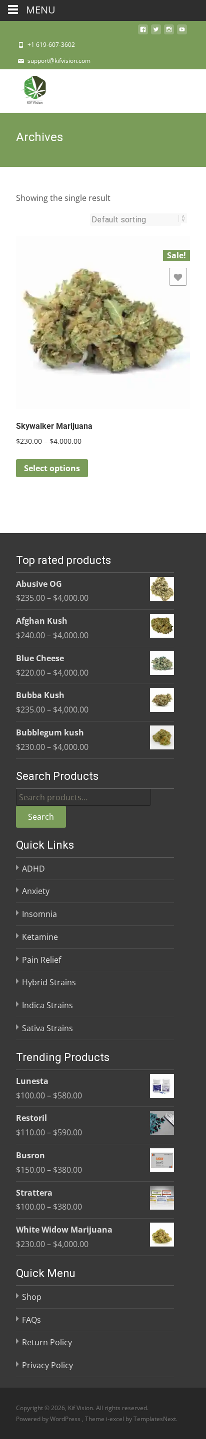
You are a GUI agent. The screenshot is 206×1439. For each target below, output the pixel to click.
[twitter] (156, 32)
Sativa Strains (47, 1028)
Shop (32, 1296)
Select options (52, 468)
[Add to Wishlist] (178, 277)
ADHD (33, 868)
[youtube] (182, 32)
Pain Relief (41, 959)
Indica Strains (47, 1005)
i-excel (116, 1419)
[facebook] (143, 32)
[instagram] (169, 32)
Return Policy (47, 1342)
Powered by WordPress (49, 1419)
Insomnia (39, 913)
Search (41, 816)
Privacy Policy (47, 1365)
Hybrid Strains (49, 982)
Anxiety (36, 891)
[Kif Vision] (27, 89)
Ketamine (40, 936)
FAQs (31, 1319)
